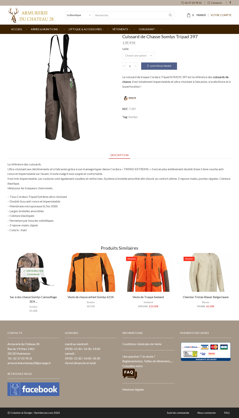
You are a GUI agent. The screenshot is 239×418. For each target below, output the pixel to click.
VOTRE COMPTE (221, 15)
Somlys (133, 117)
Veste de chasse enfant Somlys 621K (91, 297)
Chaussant (147, 29)
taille (125, 49)
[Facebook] (230, 2)
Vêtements (120, 29)
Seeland (148, 302)
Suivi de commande (178, 412)
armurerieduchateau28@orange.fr (29, 363)
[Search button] (170, 15)
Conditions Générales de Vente (142, 344)
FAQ (226, 412)
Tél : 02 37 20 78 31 (19, 358)
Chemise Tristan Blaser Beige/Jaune (206, 297)
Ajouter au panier (160, 66)
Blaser (205, 302)
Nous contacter (207, 412)
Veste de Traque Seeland (148, 297)
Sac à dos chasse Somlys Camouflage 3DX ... (33, 299)
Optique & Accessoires (85, 29)
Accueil (16, 29)
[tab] (119, 155)
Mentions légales (133, 389)
